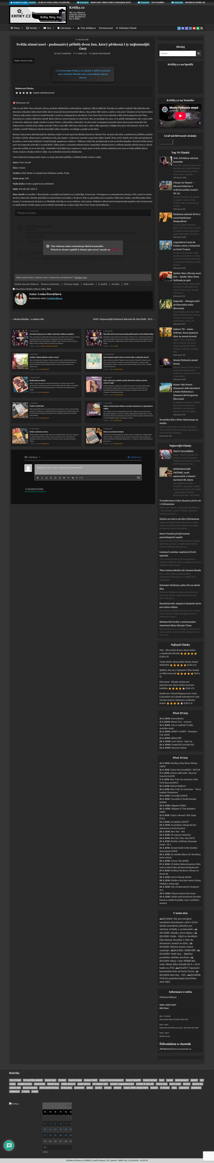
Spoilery (117, 1087)
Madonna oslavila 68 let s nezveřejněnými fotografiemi (186, 218)
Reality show (175, 1084)
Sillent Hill (176, 738)
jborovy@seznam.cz (181, 1049)
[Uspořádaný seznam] (55, 478)
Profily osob (161, 1084)
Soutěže (98, 1087)
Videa (174, 1087)
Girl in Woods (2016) (181, 877)
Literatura (65, 28)
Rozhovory (79, 1087)
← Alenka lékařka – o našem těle (27, 319)
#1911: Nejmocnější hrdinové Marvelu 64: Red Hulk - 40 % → (124, 319)
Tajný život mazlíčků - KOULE (185, 770)
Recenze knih (84, 39)
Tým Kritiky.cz (88, 28)
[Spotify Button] (197, 28)
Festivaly (62, 1080)
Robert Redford (177, 786)
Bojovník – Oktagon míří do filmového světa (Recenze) (186, 305)
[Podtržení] (46, 478)
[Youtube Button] (194, 28)
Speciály (107, 1087)
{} (77, 477)
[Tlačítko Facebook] (182, 28)
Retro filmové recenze (49, 1087)
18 (50, 1135)
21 (66, 1135)
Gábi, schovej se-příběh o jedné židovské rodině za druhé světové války (125, 382)
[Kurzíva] (42, 478)
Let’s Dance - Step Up (182, 741)
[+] (81, 477)
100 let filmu (15, 1080)
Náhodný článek (127, 28)
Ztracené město (179, 748)
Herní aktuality (181, 1080)
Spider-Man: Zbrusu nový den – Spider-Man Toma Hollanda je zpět (187, 277)
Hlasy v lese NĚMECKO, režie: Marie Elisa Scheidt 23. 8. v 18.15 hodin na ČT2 (179, 964)
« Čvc (45, 1152)
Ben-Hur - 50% (178, 831)
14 (66, 1129)
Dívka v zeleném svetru (39, 432)
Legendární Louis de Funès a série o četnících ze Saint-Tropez (186, 246)
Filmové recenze (150, 1080)
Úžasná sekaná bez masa (183, 893)
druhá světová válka (36, 289)
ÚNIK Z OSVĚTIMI (37, 406)
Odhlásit (172, 997)
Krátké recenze (84, 1084)
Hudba (12, 1084)
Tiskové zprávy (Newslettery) (136, 1087)
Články (35, 1091)
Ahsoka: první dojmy (182, 933)
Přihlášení (135, 457)
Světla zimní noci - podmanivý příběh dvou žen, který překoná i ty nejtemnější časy (82, 46)
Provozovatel (106, 28)
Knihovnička (39, 1084)
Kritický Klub (53, 1084)
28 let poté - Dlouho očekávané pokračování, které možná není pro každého (176, 685)
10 (45, 1129)
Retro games (66, 1087)
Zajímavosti (184, 1087)
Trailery (154, 1087)
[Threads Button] (186, 28)
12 (55, 1129)
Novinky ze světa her (145, 1084)
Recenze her (118, 420)
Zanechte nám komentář (101, 53)
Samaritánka (177, 718)
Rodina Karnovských (37, 380)
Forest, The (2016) (180, 861)
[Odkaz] (73, 478)
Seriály (33, 28)
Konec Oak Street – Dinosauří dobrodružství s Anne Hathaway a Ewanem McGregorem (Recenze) (186, 391)
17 (45, 1135)
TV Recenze (164, 1087)
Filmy (17, 28)
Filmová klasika (75, 1080)
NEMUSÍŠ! (189, 950)
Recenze (186, 1084)
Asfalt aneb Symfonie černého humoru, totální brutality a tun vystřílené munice (180, 900)
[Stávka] (51, 478)
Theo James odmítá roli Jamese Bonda (180, 570)
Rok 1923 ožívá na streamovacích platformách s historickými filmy (128, 334)
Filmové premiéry (133, 1080)
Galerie (170, 1080)
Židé (49, 289)
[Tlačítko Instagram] (190, 28)
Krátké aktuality (68, 1084)
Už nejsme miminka (181, 835)
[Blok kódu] (68, 478)
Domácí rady (50, 1080)
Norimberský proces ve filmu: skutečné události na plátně (52, 334)
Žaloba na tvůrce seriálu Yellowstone (179, 519)
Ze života (25, 1091)
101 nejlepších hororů (32, 1080)
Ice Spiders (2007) (179, 822)
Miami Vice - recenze (181, 722)
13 (61, 1129)
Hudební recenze (25, 1084)
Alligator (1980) (178, 805)
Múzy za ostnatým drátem (113, 432)
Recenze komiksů (30, 1087)
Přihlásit (163, 997)
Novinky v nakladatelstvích (122, 1084)
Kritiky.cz (76, 7)
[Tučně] (38, 478)
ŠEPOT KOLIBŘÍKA (183, 451)
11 (50, 1129)
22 (71, 1135)
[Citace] (64, 478)
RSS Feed (164, 1008)
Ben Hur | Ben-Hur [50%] (183, 838)
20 (60, 1135)
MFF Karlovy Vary (100, 1084)
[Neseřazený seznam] (59, 478)
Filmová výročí (90, 1080)
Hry (49, 28)
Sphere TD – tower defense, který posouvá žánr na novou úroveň (185, 333)
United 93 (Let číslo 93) (182, 744)
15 (71, 1129)
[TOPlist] (14, 1104)
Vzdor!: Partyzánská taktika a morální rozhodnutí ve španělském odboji (128, 407)
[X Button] (179, 28)
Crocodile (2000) (178, 796)
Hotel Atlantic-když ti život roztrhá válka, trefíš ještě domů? (126, 357)
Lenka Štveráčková (63, 53)
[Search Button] (201, 28)
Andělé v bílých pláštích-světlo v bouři (44, 357)
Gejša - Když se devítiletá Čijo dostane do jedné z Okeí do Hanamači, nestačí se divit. (178, 940)
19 (55, 1135)
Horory (194, 1080)
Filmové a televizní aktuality (49, 346)
